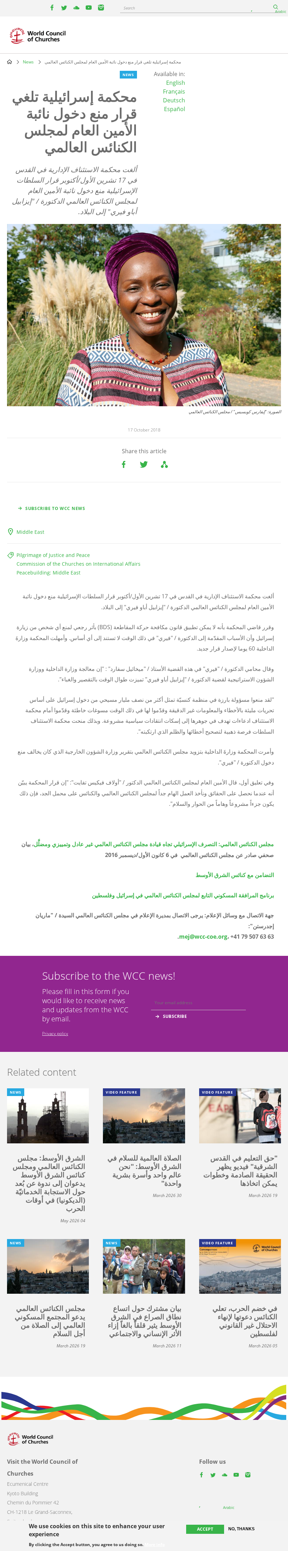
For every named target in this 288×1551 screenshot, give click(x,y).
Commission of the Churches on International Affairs (78, 563)
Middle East (30, 532)
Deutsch (174, 100)
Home (9, 61)
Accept (205, 1529)
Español (174, 109)
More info (155, 1544)
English (175, 83)
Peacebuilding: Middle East (48, 572)
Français (174, 91)
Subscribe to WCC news (55, 508)
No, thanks (241, 1528)
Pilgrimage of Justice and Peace (53, 555)
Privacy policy (55, 1033)
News (28, 62)
